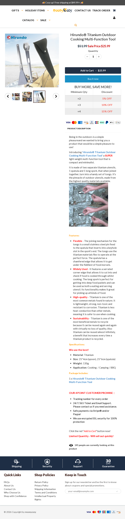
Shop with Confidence (15, 496)
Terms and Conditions (46, 492)
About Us (9, 485)
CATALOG (28, 20)
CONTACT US (83, 10)
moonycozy (30, 512)
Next (56, 99)
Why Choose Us (12, 492)
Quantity (93, 51)
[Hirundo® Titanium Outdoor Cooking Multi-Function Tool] (32, 60)
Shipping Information (45, 489)
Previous (8, 99)
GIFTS (15, 10)
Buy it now (93, 78)
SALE (43, 20)
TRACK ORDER (101, 10)
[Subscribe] (117, 491)
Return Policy (41, 482)
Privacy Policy (41, 485)
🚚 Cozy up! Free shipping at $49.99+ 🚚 (62, 2)
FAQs (7, 482)
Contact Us (10, 489)
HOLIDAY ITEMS (35, 10)
